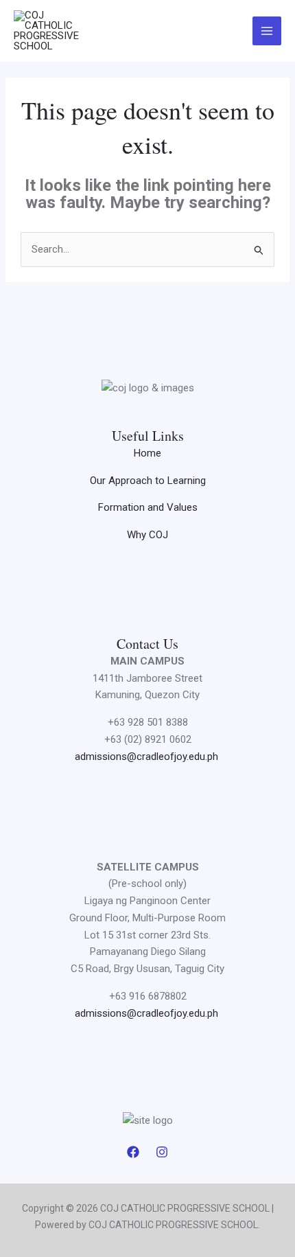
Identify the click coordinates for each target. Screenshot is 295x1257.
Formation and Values (148, 507)
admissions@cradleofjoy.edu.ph (148, 756)
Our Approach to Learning (148, 480)
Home (147, 453)
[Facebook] (133, 1152)
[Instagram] (162, 1152)
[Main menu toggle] (267, 31)
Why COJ (147, 535)
